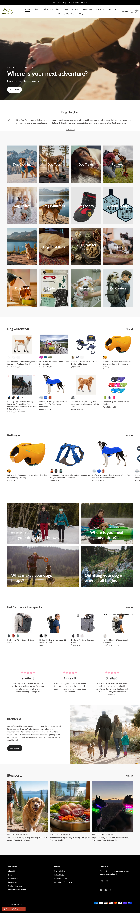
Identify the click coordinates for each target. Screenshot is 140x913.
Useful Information (15, 886)
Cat (22, 247)
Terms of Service (60, 878)
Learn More (70, 129)
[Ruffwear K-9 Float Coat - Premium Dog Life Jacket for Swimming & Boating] (118, 344)
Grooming (86, 288)
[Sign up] (131, 881)
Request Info (13, 882)
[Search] (131, 11)
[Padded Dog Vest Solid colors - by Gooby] (118, 385)
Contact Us (100, 9)
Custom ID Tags (118, 206)
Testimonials (87, 9)
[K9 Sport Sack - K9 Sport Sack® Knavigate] (118, 623)
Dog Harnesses (54, 206)
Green (105, 397)
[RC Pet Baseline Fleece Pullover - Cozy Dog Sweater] (54, 344)
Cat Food (118, 247)
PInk (18, 357)
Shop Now (14, 90)
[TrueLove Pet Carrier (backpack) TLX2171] (86, 623)
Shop (36, 9)
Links (10, 875)
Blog (81, 14)
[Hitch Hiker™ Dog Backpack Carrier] (22, 623)
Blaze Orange (51, 471)
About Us (112, 9)
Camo (13, 357)
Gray (77, 636)
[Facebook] (101, 890)
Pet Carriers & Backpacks (24, 607)
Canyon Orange (50, 397)
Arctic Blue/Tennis (45, 357)
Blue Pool (45, 397)
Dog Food (22, 288)
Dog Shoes (86, 206)
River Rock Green (61, 471)
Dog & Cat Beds (54, 247)
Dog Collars (22, 206)
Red (73, 357)
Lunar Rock (105, 636)
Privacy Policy (59, 871)
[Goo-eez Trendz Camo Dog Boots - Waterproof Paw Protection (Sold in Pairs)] (86, 385)
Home (27, 9)
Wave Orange (105, 357)
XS (9, 397)
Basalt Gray (56, 471)
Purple (109, 397)
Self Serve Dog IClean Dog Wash (55, 9)
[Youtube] (106, 890)
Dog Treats (86, 164)
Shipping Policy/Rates (66, 14)
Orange (82, 357)
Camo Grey (73, 397)
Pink (114, 397)
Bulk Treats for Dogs (86, 247)
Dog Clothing (22, 164)
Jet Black (41, 636)
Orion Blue (137, 471)
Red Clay (13, 636)
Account (125, 11)
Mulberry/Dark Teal (41, 357)
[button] (13, 460)
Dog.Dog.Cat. (18, 904)
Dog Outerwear (18, 329)
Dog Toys (54, 164)
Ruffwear (117, 164)
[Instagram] (110, 890)
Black (9, 357)
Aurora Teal (41, 397)
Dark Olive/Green (50, 357)
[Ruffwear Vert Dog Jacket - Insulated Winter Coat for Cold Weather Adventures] (54, 385)
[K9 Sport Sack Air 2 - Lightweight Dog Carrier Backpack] (54, 623)
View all (129, 329)
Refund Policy (59, 875)
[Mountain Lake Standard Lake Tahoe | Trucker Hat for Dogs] (86, 344)
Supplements (54, 288)
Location (75, 9)
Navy (77, 357)
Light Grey (45, 636)
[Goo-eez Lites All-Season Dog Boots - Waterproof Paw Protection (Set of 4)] (22, 344)
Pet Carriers (118, 288)
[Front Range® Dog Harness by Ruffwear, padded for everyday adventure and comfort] (70, 454)
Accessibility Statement (17, 889)
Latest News (13, 878)
